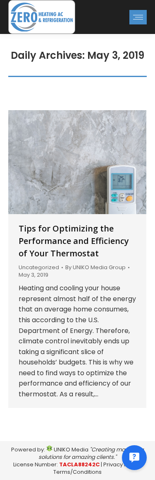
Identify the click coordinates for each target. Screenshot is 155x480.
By (95, 267)
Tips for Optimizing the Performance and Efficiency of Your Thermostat (74, 241)
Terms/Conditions (77, 472)
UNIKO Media (70, 449)
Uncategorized (39, 267)
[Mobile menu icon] (138, 17)
